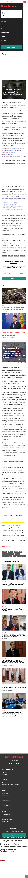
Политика (5, 345)
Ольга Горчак (5, 97)
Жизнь (4, 86)
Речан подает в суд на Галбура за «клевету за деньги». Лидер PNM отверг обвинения (13, 583)
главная (10, 255)
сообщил (10, 123)
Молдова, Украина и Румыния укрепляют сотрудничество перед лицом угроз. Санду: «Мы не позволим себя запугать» (13, 714)
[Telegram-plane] (18, 763)
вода (4, 255)
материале (10, 238)
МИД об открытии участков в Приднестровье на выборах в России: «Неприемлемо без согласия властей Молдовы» (13, 334)
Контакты (4, 777)
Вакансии (4, 779)
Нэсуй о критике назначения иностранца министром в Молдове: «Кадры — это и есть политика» (13, 609)
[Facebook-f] (9, 763)
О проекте (4, 772)
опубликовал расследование (9, 369)
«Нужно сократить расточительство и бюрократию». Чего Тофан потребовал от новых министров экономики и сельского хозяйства (13, 662)
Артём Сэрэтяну (6, 359)
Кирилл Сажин (4, 638)
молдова (22, 255)
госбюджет (10, 551)
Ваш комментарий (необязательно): (8, 850)
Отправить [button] (2, 860)
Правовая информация (8, 782)
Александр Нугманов (7, 311)
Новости (3, 330)
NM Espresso (5, 793)
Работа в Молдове (6, 800)
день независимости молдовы (7, 553)
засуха (16, 255)
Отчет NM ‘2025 (6, 805)
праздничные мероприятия (7, 556)
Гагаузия (4, 798)
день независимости (18, 551)
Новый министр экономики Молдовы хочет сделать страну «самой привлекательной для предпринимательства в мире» (13, 635)
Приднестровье (6, 795)
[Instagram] (14, 763)
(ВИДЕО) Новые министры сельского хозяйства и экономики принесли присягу (14, 688)
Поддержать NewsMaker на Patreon (11, 784)
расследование (16, 556)
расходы (23, 556)
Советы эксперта (6, 803)
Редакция (4, 774)
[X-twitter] (11, 763)
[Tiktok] (16, 763)
